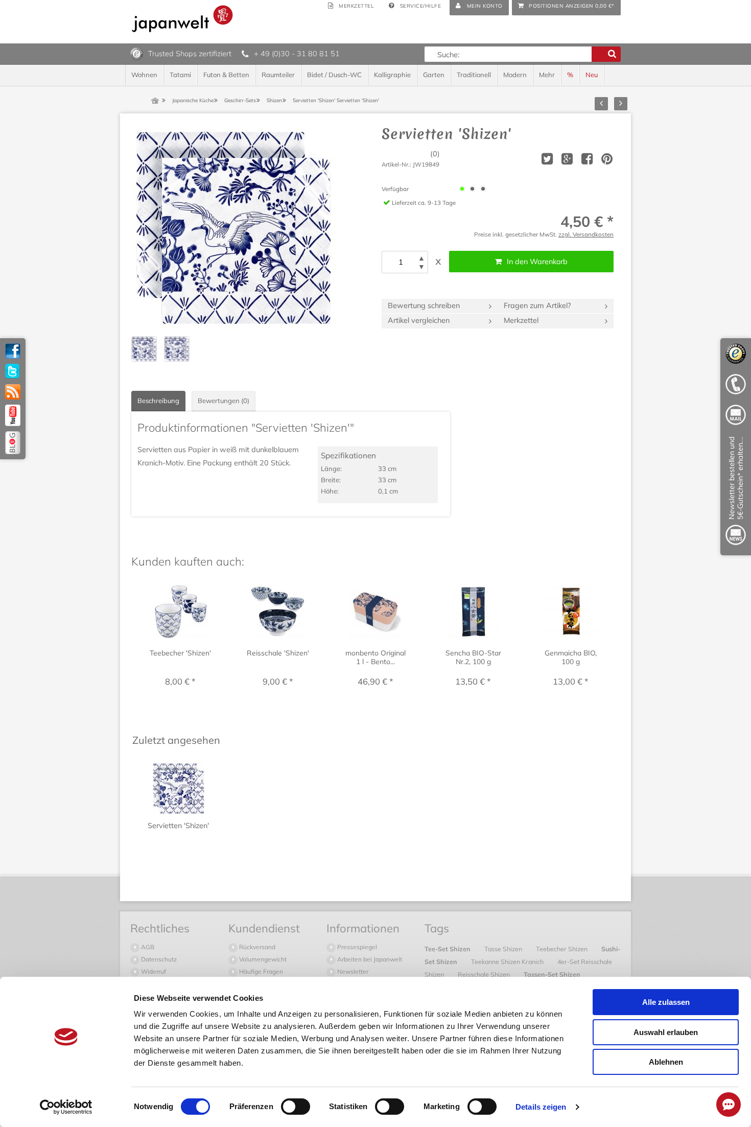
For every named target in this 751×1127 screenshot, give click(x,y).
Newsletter (352, 971)
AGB (146, 947)
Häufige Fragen (260, 971)
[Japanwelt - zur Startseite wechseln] (182, 18)
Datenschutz (158, 959)
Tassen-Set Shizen (552, 974)
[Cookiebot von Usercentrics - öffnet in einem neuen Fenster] (66, 1107)
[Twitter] (12, 371)
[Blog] (12, 442)
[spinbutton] (400, 262)
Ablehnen (666, 1062)
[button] (421, 258)
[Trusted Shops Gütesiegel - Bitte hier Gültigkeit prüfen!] (136, 53)
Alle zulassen (666, 1002)
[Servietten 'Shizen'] (233, 228)
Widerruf (152, 971)
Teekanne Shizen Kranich (508, 961)
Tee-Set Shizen (448, 949)
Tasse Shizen (504, 949)
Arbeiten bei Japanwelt (369, 959)
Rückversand (256, 947)
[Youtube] (12, 415)
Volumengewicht (262, 959)
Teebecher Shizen (562, 949)
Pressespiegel (356, 947)
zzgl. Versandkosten (586, 234)
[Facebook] (12, 351)
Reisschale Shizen (484, 974)
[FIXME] (735, 492)
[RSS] (12, 392)
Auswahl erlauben (665, 1032)
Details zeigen (540, 1106)
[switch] (295, 1106)
